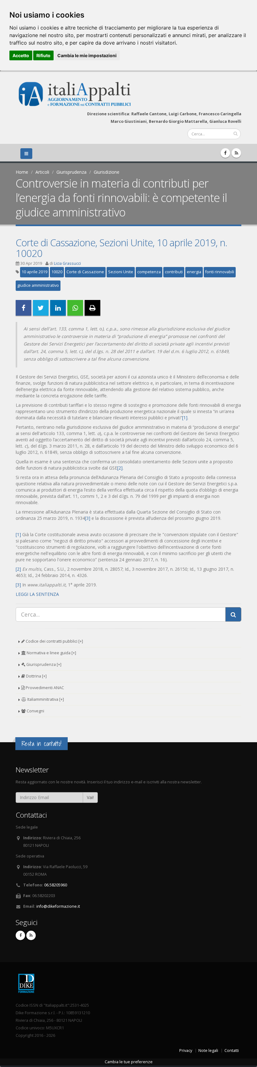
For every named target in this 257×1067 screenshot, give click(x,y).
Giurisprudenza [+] (43, 664)
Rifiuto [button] (43, 55)
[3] (87, 518)
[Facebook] (225, 153)
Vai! (90, 797)
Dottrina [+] (36, 676)
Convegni (35, 711)
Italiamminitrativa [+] (45, 699)
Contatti (231, 1050)
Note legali (208, 1050)
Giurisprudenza (71, 172)
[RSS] (236, 153)
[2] (120, 468)
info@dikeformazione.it (58, 906)
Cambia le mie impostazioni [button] (87, 55)
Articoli (42, 172)
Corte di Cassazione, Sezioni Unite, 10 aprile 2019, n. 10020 (121, 248)
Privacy (185, 1050)
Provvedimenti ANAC (44, 687)
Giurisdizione (106, 172)
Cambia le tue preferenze (129, 1061)
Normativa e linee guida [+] (51, 653)
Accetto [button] (21, 55)
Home (22, 172)
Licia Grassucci (67, 263)
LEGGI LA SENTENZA (37, 594)
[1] (184, 418)
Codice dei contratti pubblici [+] (54, 641)
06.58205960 (55, 885)
